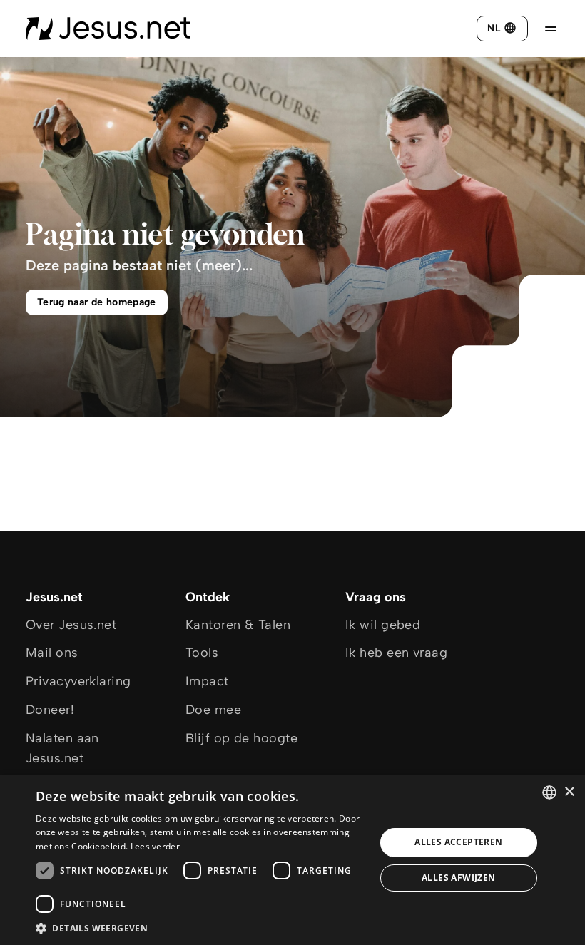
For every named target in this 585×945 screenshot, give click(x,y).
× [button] (569, 792)
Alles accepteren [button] (458, 842)
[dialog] (292, 860)
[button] (200, 927)
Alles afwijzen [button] (459, 878)
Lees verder (155, 846)
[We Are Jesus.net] (108, 28)
